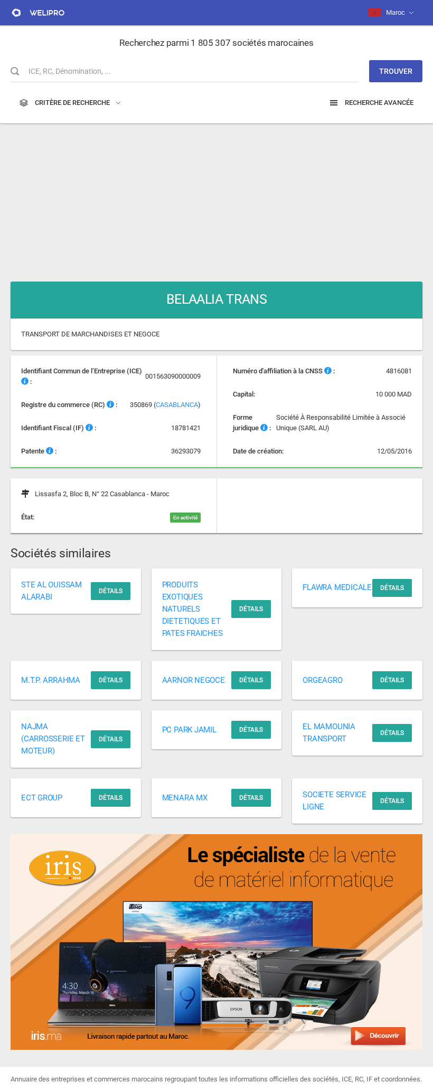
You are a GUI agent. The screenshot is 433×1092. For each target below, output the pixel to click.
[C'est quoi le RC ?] (110, 405)
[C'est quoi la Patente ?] (49, 451)
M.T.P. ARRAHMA (50, 680)
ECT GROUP (41, 798)
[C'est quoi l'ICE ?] (25, 381)
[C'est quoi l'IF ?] (89, 428)
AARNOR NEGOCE (193, 680)
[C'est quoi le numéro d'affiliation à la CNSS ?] (328, 371)
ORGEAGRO (322, 680)
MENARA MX (185, 798)
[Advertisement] (216, 197)
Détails (111, 591)
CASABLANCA (177, 405)
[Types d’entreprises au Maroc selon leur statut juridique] (264, 428)
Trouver (395, 71)
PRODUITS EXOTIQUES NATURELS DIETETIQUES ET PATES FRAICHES (192, 609)
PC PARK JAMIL (189, 730)
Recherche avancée (378, 103)
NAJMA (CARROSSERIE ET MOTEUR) (53, 739)
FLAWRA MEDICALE (337, 587)
